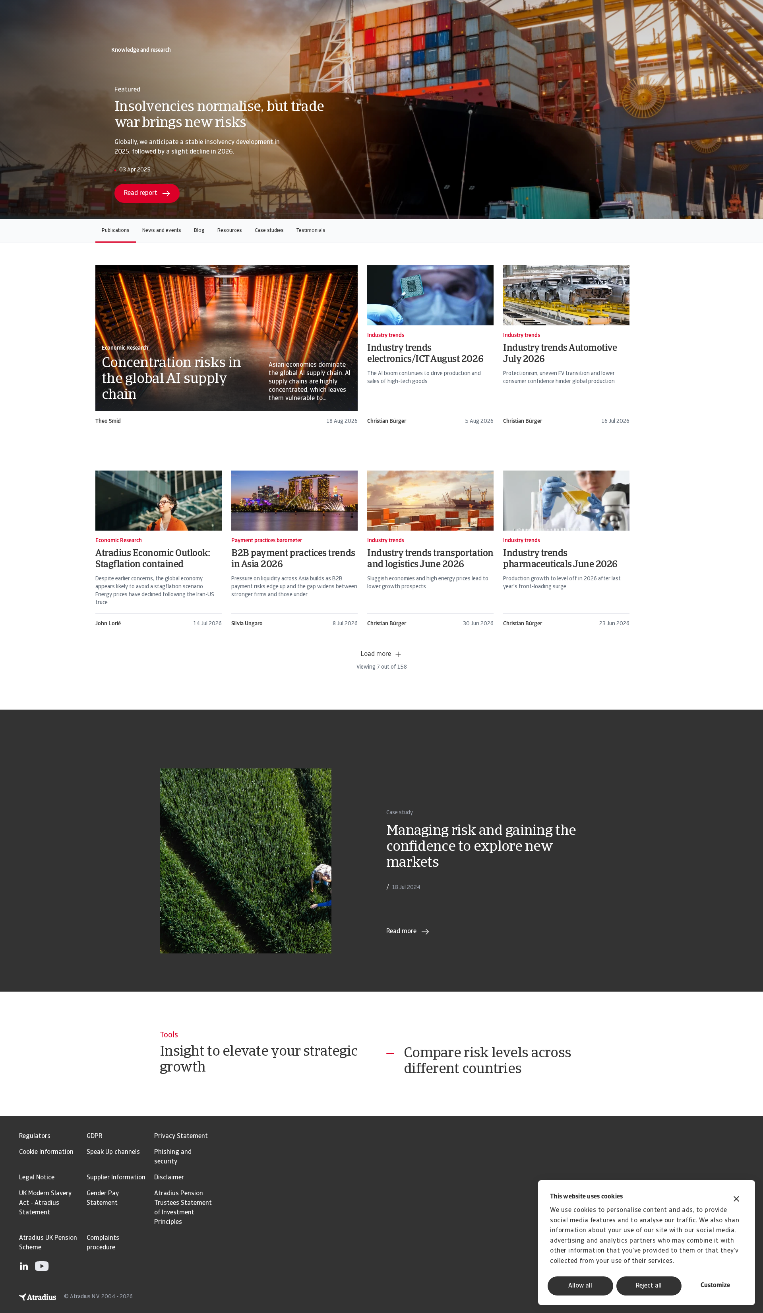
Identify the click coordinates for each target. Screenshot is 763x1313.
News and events (161, 230)
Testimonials (310, 230)
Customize (715, 1285)
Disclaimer (169, 1178)
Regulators (34, 1136)
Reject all (649, 1286)
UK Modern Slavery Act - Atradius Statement (45, 1203)
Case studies (269, 230)
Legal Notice (36, 1178)
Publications (116, 230)
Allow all (580, 1286)
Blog (199, 230)
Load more (376, 654)
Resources (229, 230)
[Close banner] (736, 1200)
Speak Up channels (113, 1152)
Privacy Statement (181, 1136)
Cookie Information (46, 1152)
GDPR (94, 1136)
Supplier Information (116, 1178)
